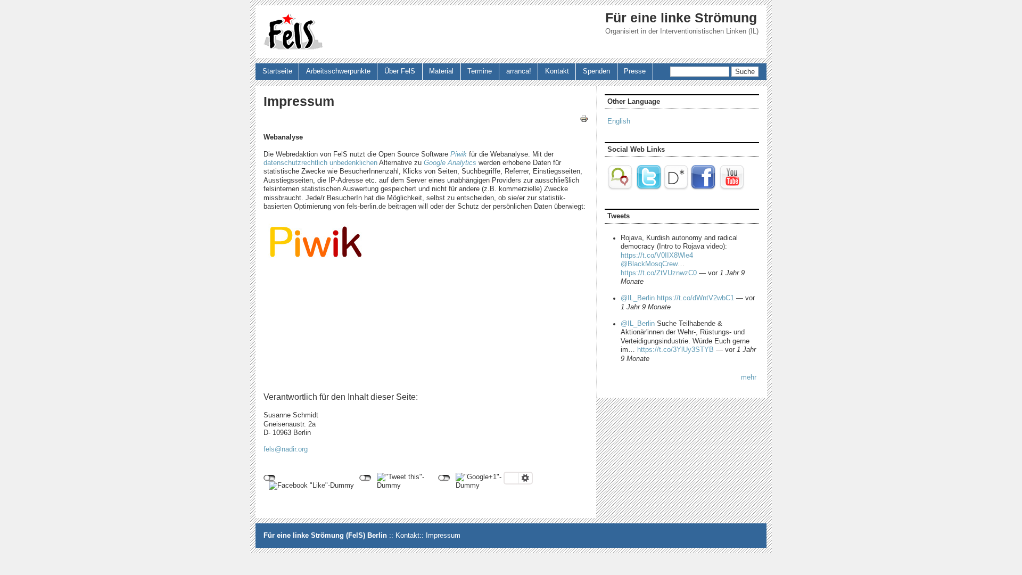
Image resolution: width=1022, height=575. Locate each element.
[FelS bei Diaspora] (676, 188)
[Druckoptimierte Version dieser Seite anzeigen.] (584, 118)
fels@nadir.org (285, 449)
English (618, 121)
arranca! (518, 71)
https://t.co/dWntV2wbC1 (695, 298)
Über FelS (399, 71)
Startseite (277, 71)
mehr (748, 377)
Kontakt (557, 71)
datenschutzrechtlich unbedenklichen (320, 163)
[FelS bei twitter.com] (648, 188)
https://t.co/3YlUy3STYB (675, 350)
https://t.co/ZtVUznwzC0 (659, 273)
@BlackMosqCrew (649, 264)
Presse (635, 71)
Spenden (596, 71)
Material (441, 71)
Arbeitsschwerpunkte (338, 71)
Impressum (443, 535)
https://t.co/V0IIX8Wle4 (657, 255)
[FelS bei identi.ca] (620, 188)
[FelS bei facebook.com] (703, 188)
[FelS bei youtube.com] (732, 188)
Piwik (458, 154)
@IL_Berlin (638, 298)
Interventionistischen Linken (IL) (709, 31)
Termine (479, 71)
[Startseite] (293, 31)
